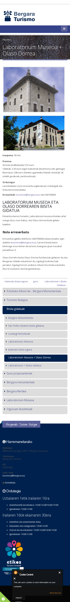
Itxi (60, 572)
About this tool (55, 593)
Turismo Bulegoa (17, 300)
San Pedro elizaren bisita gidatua (26, 325)
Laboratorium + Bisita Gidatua (24, 365)
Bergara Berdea (16, 391)
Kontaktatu (10, 482)
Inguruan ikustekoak (19, 409)
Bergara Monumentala (20, 317)
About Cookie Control (15, 572)
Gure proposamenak (19, 373)
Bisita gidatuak (16, 309)
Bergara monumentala (20, 382)
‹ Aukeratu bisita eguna (16, 281)
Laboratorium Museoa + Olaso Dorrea (29, 357)
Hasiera (7, 39)
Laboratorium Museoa (20, 341)
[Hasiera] (25, 15)
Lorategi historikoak (19, 333)
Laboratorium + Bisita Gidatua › (55, 283)
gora (34, 281)
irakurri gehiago (18, 598)
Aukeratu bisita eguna (20, 349)
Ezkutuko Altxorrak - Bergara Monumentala (34, 291)
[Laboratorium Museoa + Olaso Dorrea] (34, 89)
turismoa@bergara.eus (28, 194)
